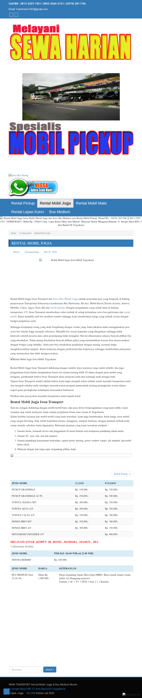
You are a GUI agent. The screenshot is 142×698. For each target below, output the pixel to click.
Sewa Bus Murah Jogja (65, 298)
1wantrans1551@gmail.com (32, 9)
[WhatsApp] (11, 14)
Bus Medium (59, 212)
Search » (50, 669)
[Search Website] (16, 14)
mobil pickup (57, 307)
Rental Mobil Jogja (55, 203)
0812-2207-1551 (30, 3)
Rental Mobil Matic (91, 203)
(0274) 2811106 (76, 3)
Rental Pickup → (122, 473)
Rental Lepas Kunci (27, 212)
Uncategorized (25, 233)
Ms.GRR (31, 693)
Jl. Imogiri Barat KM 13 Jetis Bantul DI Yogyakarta (37, 688)
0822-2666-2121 (53, 3)
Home (13, 233)
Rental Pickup (23, 203)
